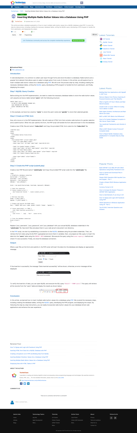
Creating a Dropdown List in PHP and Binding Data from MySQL (29, 354)
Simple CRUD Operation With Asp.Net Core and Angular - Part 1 (112, 178)
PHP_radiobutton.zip (18, 70)
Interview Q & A (39, 7)
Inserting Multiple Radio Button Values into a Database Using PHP (30, 360)
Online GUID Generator (77, 420)
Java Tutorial (107, 52)
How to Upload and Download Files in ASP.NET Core (110, 173)
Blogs (31, 7)
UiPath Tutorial (56, 422)
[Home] (12, 6)
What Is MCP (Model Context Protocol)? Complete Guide (111, 130)
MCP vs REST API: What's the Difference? (111, 116)
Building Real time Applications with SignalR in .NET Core (112, 93)
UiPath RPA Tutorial (109, 55)
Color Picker (74, 417)
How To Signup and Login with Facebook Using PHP (26, 347)
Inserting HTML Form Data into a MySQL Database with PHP (28, 350)
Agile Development (37, 420)
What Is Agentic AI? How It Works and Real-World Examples (112, 103)
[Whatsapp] (96, 34)
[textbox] (56, 3)
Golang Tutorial (107, 62)
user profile (61, 377)
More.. (53, 425)
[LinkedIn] (28, 383)
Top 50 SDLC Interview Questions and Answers (110, 208)
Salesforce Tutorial (108, 49)
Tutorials (17, 7)
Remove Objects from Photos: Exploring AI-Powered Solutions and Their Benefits (112, 98)
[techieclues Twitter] (115, 417)
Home (14, 417)
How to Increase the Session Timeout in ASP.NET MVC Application (111, 191)
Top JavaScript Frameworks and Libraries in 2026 (112, 125)
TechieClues (14, 11)
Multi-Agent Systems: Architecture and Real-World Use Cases (112, 112)
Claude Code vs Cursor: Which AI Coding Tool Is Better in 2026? (111, 107)
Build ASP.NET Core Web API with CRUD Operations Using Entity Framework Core (111, 168)
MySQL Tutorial (107, 42)
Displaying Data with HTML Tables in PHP (22, 363)
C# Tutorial (106, 39)
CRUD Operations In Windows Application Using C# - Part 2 (112, 203)
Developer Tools (80, 7)
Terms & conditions (96, 420)
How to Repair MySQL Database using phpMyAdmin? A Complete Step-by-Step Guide (111, 135)
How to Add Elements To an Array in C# (111, 195)
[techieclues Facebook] (111, 417)
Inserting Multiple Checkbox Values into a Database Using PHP (29, 357)
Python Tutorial (107, 45)
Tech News (49, 7)
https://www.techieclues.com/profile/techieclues (33, 380)
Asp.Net (35, 417)
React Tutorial (107, 58)
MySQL (14, 35)
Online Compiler (69, 7)
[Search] (81, 3)
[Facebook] (21, 383)
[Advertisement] (53, 55)
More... (34, 422)
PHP (21, 11)
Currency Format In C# (106, 187)
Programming (28, 35)
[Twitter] (25, 383)
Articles (26, 7)
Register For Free (78, 40)
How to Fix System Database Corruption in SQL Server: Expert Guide (112, 120)
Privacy (92, 417)
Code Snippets (58, 7)
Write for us (94, 422)
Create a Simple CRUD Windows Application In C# (112, 183)
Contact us (93, 425)
